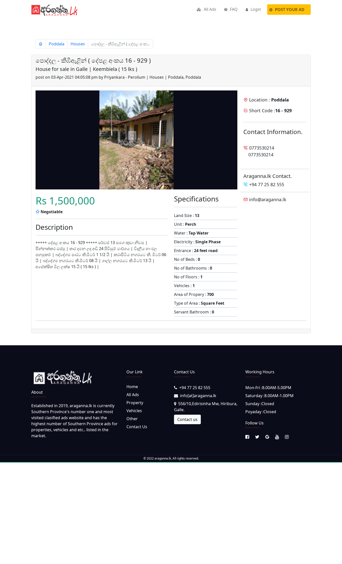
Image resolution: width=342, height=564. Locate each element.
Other (132, 418)
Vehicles (134, 410)
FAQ (233, 9)
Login (255, 9)
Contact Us (136, 426)
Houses (78, 44)
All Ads (209, 9)
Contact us (187, 419)
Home (132, 386)
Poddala (56, 44)
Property (134, 402)
